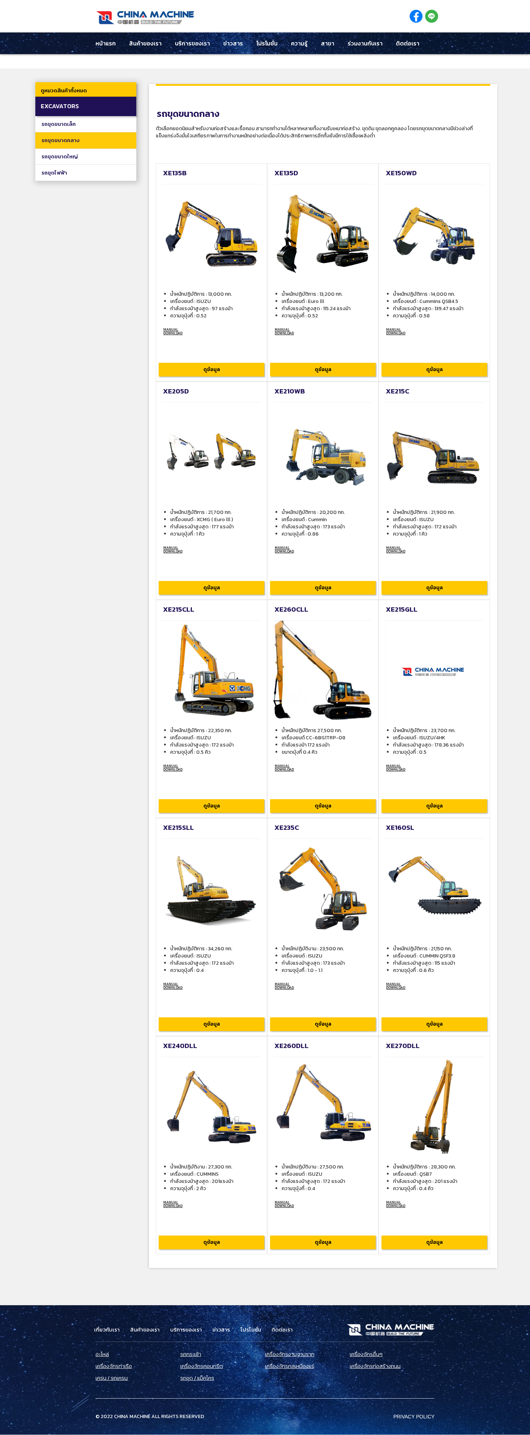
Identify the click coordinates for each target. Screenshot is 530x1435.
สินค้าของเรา (145, 43)
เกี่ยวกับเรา (107, 1329)
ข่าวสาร (233, 43)
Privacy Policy (413, 1416)
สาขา (327, 43)
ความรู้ (299, 43)
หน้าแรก (106, 43)
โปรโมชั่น (267, 43)
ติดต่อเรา (407, 43)
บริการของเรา (192, 43)
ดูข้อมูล (211, 369)
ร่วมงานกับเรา (365, 43)
